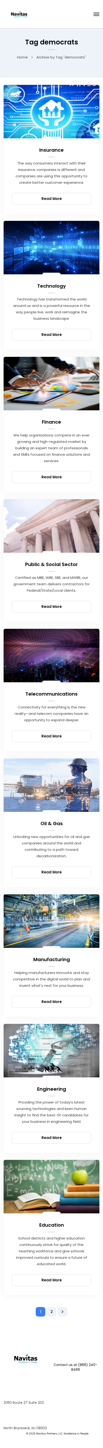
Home (22, 57)
